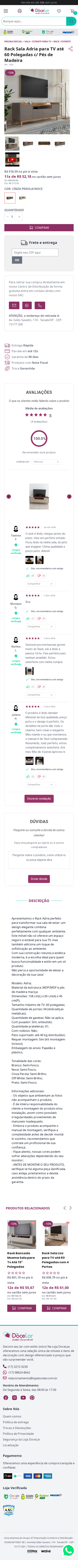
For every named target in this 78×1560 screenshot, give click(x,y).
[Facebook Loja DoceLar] (6, 1398)
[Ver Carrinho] (72, 11)
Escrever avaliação (39, 798)
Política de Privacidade (18, 1434)
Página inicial (13, 41)
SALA (27, 41)
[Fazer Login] (19, 10)
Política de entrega (16, 1422)
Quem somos (12, 1416)
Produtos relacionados (28, 1208)
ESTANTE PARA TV (41, 41)
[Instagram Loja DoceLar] (14, 1398)
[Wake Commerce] (46, 1551)
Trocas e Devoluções (17, 1428)
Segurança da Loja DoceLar (21, 1439)
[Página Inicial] (39, 11)
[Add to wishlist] (33, 1223)
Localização (11, 1445)
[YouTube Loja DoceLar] (23, 1398)
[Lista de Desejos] (59, 11)
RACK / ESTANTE (62, 41)
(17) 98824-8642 (19, 1372)
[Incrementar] (19, 217)
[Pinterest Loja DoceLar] (32, 1398)
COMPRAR (42, 228)
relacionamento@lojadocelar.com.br (33, 1378)
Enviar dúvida (39, 879)
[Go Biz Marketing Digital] (32, 1551)
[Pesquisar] (71, 21)
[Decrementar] (7, 217)
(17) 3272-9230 (18, 1367)
